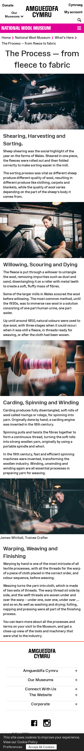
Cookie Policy (27, 742)
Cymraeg (75, 5)
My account (73, 12)
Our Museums (13, 14)
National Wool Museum (26, 28)
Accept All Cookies (41, 747)
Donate (7, 5)
